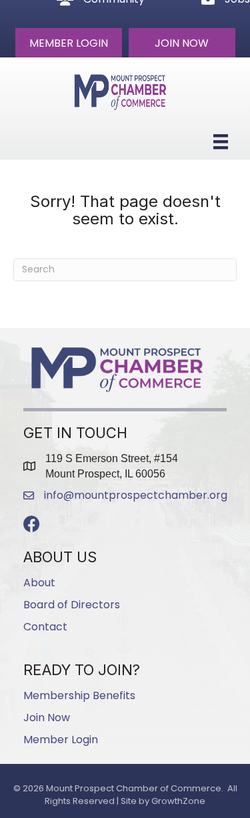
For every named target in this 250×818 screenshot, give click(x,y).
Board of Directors (71, 604)
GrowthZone (178, 801)
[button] (68, 42)
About (39, 582)
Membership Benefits (79, 695)
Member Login (60, 739)
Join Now (46, 717)
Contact (45, 626)
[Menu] (220, 142)
